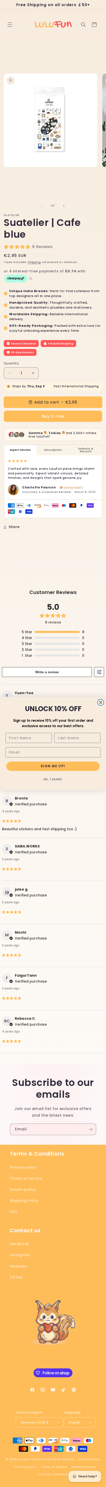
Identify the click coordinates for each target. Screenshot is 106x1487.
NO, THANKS (53, 779)
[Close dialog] (101, 702)
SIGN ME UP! (53, 766)
